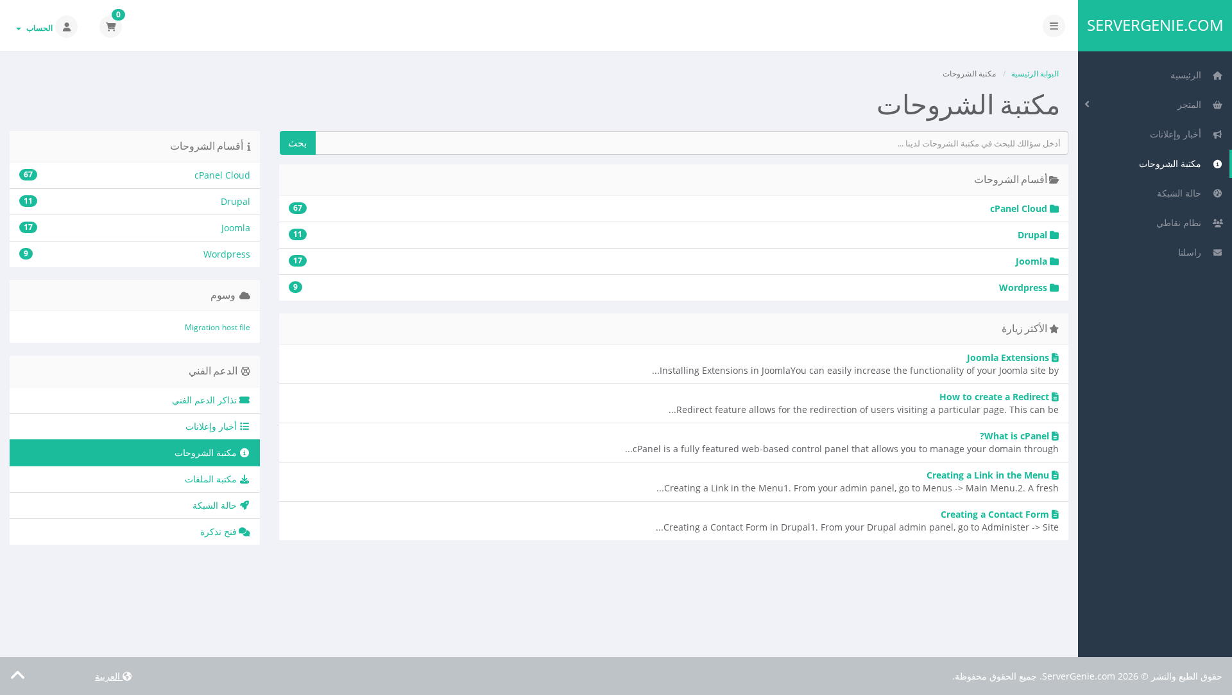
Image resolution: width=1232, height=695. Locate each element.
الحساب (37, 27)
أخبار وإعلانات (1178, 134)
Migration (202, 327)
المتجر (1191, 104)
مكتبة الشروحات (1172, 163)
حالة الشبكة (1181, 193)
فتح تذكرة (219, 531)
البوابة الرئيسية (1035, 73)
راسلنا (1192, 252)
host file (236, 327)
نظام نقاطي (1181, 222)
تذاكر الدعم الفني (205, 400)
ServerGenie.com (1155, 25)
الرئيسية (1188, 75)
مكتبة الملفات (212, 479)
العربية (109, 676)
